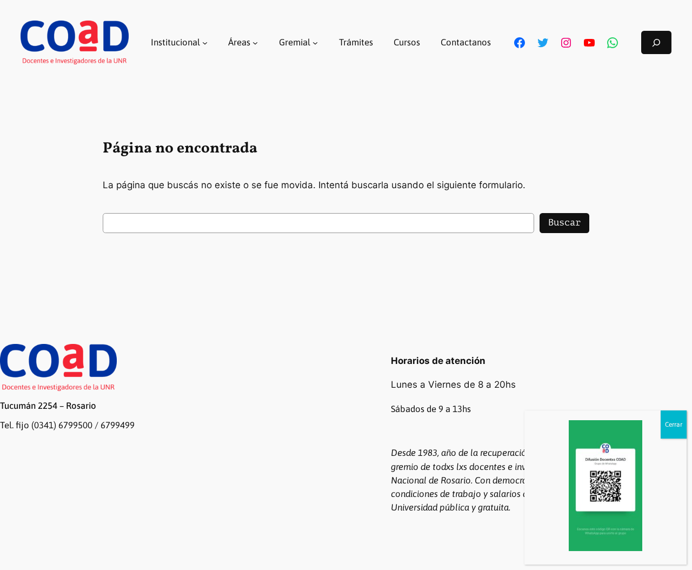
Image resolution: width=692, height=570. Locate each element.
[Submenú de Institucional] (205, 42)
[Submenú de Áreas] (255, 42)
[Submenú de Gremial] (315, 42)
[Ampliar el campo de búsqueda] (656, 42)
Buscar (564, 222)
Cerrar (673, 424)
